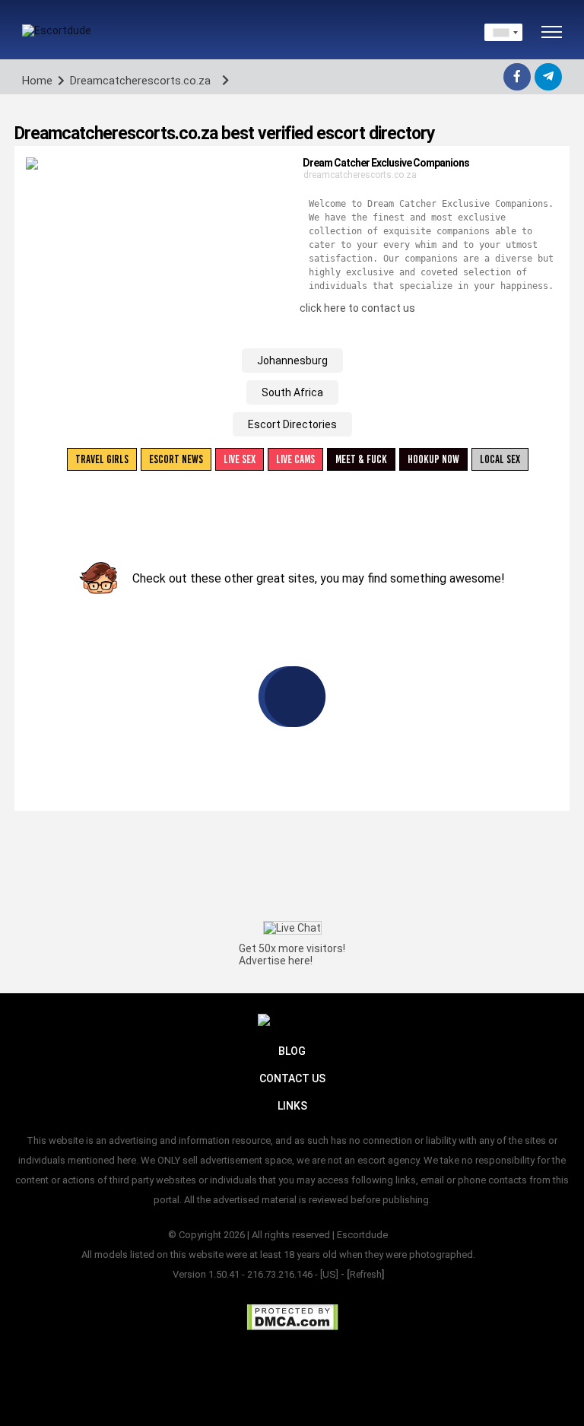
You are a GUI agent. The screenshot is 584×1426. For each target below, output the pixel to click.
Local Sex (500, 459)
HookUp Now (433, 459)
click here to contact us (357, 308)
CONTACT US (292, 1078)
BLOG (292, 1051)
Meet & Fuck (361, 459)
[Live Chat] (292, 928)
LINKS (292, 1106)
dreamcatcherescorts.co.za (360, 175)
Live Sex (240, 459)
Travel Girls (102, 459)
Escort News (176, 459)
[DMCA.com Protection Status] (292, 1317)
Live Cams (295, 459)
